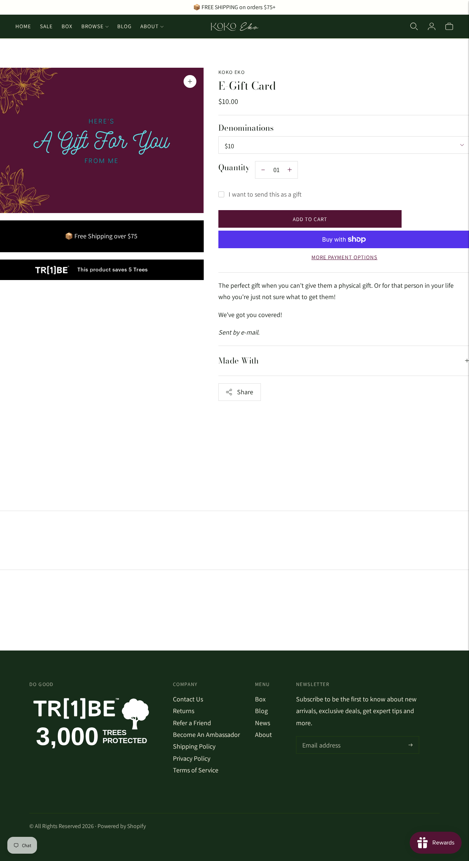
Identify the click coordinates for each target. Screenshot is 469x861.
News (262, 723)
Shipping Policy (194, 746)
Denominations (246, 128)
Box (67, 26)
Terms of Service (195, 770)
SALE (46, 26)
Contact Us (188, 699)
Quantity (234, 167)
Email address (320, 737)
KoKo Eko (231, 72)
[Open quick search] (414, 26)
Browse (92, 26)
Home (23, 26)
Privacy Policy (191, 758)
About (149, 26)
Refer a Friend (192, 723)
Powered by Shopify (121, 826)
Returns (183, 711)
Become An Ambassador (206, 734)
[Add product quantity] (263, 169)
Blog (124, 26)
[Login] (431, 26)
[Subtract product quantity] (290, 169)
